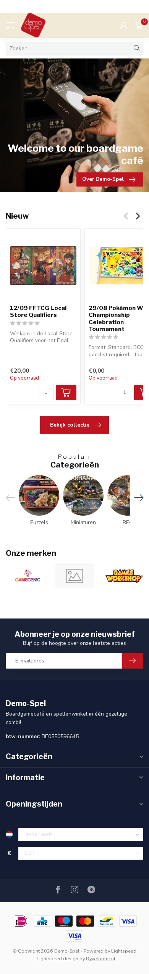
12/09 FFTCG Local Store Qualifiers (38, 311)
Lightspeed (123, 951)
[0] (139, 25)
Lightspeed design (57, 958)
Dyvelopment (100, 958)
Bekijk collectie (69, 425)
